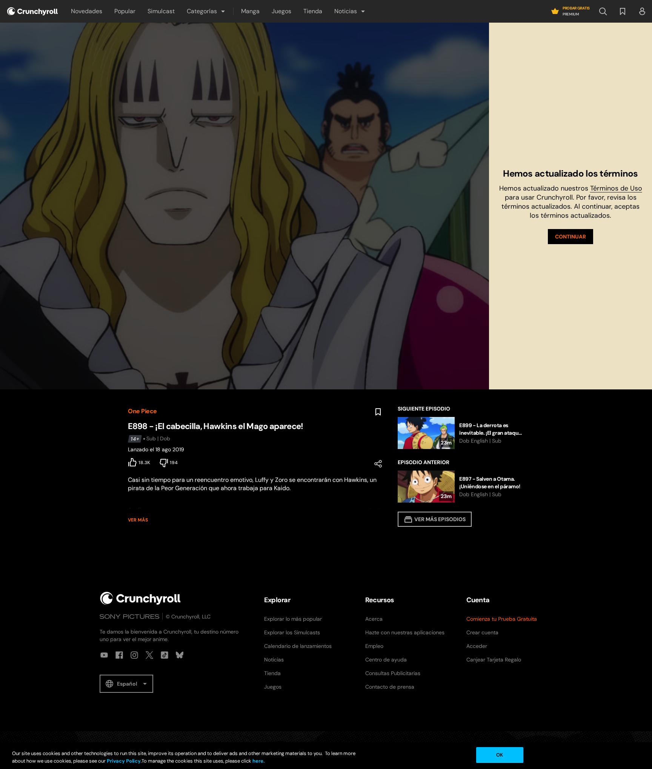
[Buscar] (603, 11)
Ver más (138, 520)
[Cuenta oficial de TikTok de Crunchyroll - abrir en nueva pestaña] (164, 655)
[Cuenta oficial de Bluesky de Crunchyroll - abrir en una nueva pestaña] (179, 655)
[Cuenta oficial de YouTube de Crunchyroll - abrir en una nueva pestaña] (104, 655)
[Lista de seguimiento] (622, 11)
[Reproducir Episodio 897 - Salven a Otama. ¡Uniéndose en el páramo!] (461, 487)
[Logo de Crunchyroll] (32, 11)
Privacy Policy (124, 761)
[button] (206, 11)
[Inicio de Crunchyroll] (140, 598)
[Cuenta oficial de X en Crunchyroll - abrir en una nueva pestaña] (149, 655)
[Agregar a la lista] (378, 412)
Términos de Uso (616, 188)
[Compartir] (378, 463)
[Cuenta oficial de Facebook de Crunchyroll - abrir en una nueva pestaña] (119, 655)
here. (257, 761)
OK (499, 755)
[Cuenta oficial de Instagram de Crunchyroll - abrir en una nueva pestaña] (134, 655)
